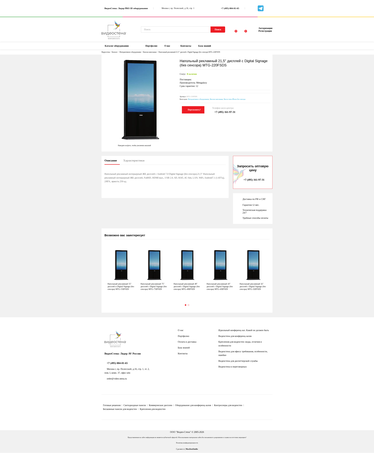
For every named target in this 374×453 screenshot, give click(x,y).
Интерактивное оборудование (198, 99)
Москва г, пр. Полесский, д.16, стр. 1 (177, 8)
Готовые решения (112, 405)
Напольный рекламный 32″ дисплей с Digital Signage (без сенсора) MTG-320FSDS (253, 286)
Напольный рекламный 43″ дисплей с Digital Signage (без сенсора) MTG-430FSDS (220, 286)
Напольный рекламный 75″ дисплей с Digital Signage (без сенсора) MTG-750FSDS (154, 286)
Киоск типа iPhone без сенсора (234, 99)
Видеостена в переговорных (232, 366)
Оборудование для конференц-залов (193, 405)
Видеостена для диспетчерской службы (238, 361)
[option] (120, 273)
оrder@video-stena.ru (116, 378)
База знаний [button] (204, 46)
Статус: (183, 74)
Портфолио (151, 46)
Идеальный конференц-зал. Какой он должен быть (243, 330)
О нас (180, 330)
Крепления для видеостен (153, 409)
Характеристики (133, 160)
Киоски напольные (216, 99)
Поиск (218, 29)
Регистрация (265, 31)
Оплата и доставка (187, 342)
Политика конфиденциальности (187, 443)
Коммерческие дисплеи (160, 405)
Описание (110, 160)
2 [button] (188, 305)
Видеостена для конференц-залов (235, 336)
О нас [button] (167, 46)
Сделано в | (187, 449)
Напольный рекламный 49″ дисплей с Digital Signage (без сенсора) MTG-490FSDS (187, 286)
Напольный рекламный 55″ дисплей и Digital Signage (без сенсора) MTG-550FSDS (121, 286)
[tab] (112, 162)
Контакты (185, 46)
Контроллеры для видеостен (228, 405)
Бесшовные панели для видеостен (120, 409)
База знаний (184, 347)
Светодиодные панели (134, 405)
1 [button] (185, 305)
